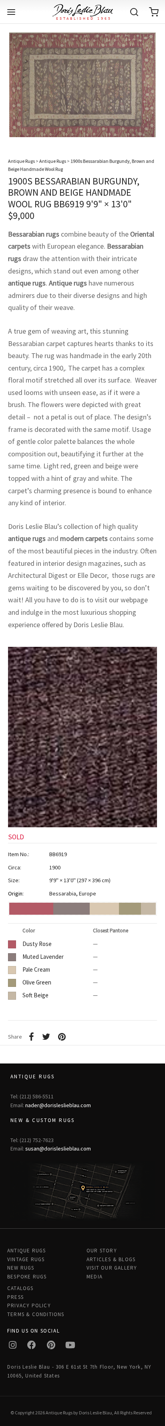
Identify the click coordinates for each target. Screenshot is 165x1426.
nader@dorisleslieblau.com (58, 1105)
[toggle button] (11, 12)
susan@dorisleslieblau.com (58, 1148)
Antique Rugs (21, 161)
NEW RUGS (20, 1267)
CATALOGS (20, 1288)
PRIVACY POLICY (29, 1305)
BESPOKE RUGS (26, 1276)
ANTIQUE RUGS (26, 1250)
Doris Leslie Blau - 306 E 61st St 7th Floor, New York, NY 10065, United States (79, 1371)
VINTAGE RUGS (25, 1259)
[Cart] (154, 12)
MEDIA (95, 1276)
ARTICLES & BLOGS (111, 1259)
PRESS (15, 1297)
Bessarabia (62, 893)
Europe (87, 893)
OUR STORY (102, 1250)
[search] (134, 12)
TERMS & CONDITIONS (35, 1314)
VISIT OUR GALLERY (112, 1267)
